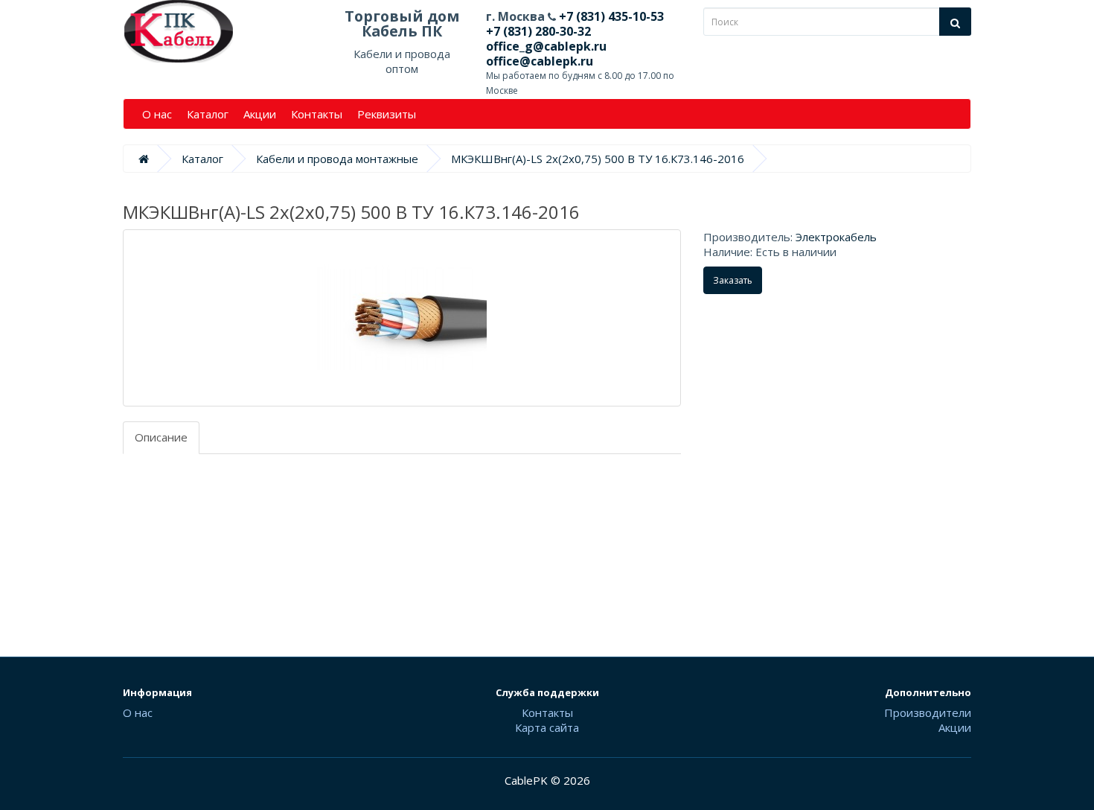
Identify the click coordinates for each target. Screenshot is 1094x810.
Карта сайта (547, 727)
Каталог (207, 113)
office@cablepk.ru (539, 61)
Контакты (316, 113)
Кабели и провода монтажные (337, 158)
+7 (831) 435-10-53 (610, 16)
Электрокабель (836, 236)
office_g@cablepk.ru (546, 46)
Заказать (732, 280)
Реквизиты (386, 113)
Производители (927, 712)
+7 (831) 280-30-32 (538, 31)
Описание (161, 437)
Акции (259, 113)
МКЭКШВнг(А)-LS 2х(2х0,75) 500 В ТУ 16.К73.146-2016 (597, 158)
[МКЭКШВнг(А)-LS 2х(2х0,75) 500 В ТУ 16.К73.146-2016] (402, 317)
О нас (157, 113)
